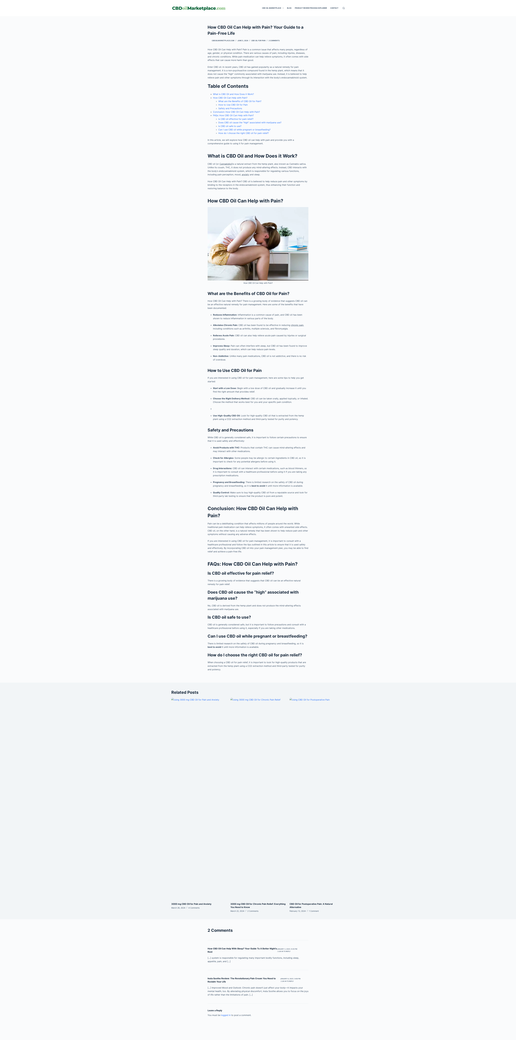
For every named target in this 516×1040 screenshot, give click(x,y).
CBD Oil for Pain (258, 41)
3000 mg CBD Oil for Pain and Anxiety (191, 904)
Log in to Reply (284, 951)
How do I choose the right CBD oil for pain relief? (243, 133)
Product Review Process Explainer (311, 8)
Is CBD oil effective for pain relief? (235, 119)
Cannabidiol (226, 164)
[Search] (344, 8)
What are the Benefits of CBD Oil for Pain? (239, 101)
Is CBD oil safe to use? (229, 126)
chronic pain (297, 325)
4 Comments (194, 908)
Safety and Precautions (230, 108)
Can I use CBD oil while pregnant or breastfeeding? (244, 129)
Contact (334, 8)
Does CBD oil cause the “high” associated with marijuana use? (249, 122)
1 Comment (314, 911)
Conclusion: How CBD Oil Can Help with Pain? (236, 112)
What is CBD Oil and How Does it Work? (233, 94)
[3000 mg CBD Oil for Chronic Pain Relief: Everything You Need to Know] (258, 799)
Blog (289, 8)
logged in (226, 1015)
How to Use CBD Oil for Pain (233, 104)
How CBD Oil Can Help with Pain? (230, 97)
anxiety (245, 174)
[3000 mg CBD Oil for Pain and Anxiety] (198, 799)
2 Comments (274, 41)
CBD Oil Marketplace (271, 8)
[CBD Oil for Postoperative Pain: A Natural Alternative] (317, 799)
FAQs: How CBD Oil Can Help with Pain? (233, 115)
